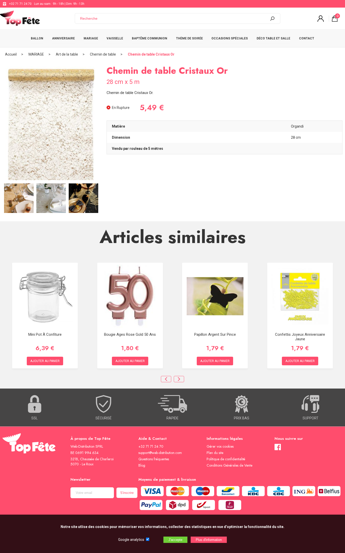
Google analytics (131, 540)
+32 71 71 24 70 (20, 4)
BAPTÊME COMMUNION (149, 38)
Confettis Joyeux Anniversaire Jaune (300, 336)
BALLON (37, 38)
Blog (141, 465)
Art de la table (67, 54)
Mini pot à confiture (45, 334)
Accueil (11, 54)
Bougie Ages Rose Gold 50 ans (130, 334)
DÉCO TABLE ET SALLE (273, 38)
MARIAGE (91, 38)
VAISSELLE (115, 38)
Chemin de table (103, 54)
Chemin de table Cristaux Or (151, 54)
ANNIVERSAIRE (63, 38)
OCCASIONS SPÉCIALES (229, 38)
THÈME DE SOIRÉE (189, 38)
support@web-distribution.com (160, 452)
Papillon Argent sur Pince (215, 334)
